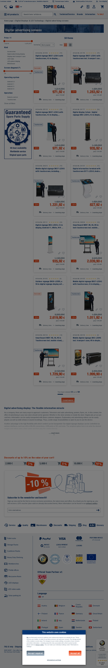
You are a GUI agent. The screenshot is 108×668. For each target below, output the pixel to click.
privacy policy (40, 645)
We (27, 637)
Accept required (35, 653)
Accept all (75, 653)
